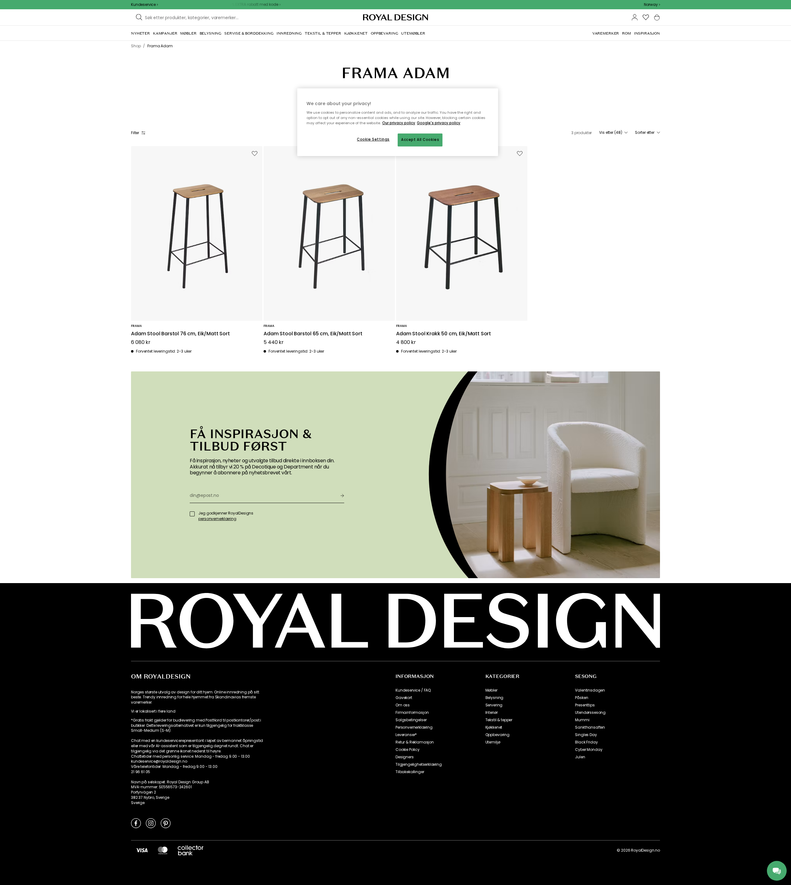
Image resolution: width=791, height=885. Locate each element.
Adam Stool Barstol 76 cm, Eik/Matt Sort (180, 334)
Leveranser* (406, 735)
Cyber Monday (588, 750)
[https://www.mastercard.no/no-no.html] (163, 850)
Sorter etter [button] (644, 132)
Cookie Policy (408, 750)
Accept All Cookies (420, 139)
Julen (580, 757)
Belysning (494, 698)
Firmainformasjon (412, 712)
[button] (652, 4)
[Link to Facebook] (136, 823)
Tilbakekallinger (410, 772)
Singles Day (586, 735)
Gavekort (404, 698)
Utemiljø (492, 742)
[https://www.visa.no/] (142, 850)
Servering (494, 705)
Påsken (581, 698)
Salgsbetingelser (411, 720)
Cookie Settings (373, 139)
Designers (405, 757)
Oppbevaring (497, 735)
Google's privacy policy (438, 123)
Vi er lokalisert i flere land (153, 711)
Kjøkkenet (493, 727)
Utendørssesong (590, 712)
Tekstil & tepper (498, 720)
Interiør (491, 712)
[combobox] (652, 4)
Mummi (582, 720)
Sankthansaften (590, 727)
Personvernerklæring (414, 727)
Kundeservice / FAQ (413, 690)
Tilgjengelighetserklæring (419, 764)
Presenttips (584, 705)
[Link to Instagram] (151, 823)
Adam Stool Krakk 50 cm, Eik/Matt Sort (443, 334)
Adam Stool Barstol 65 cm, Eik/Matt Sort (313, 334)
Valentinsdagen (590, 690)
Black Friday (586, 742)
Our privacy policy (398, 123)
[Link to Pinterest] (166, 823)
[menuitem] (140, 33)
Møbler (491, 690)
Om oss (403, 705)
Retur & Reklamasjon (415, 742)
